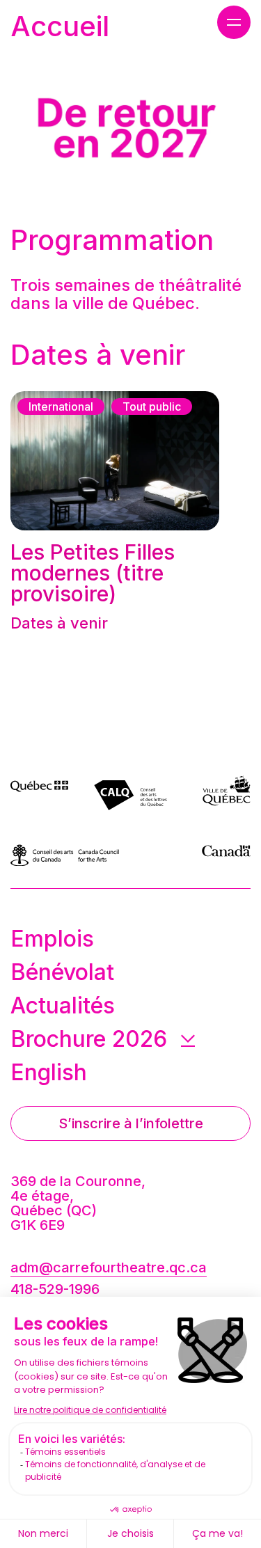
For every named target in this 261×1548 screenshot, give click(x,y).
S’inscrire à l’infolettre (130, 1123)
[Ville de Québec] (227, 793)
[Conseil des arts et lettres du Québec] (130, 793)
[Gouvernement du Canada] (226, 855)
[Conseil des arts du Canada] (89, 855)
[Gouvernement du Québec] (48, 793)
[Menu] (234, 22)
